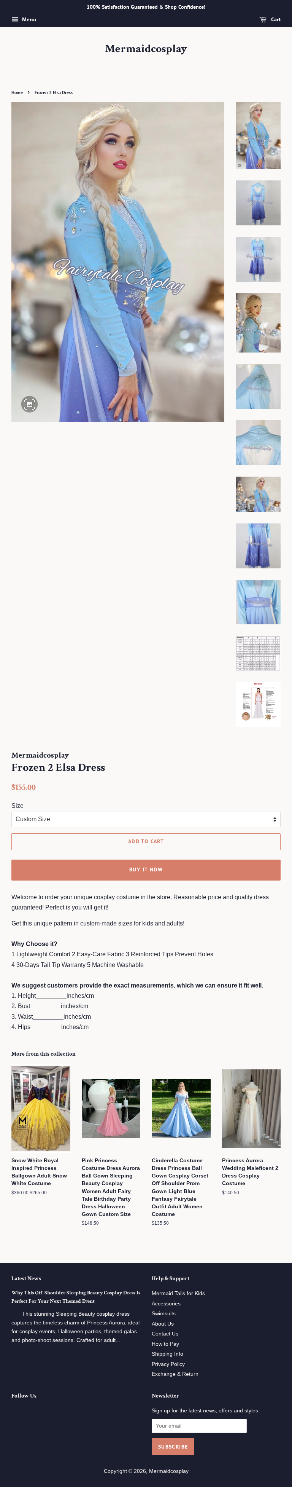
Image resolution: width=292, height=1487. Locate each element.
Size (17, 806)
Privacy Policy (168, 1364)
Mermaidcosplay (146, 49)
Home (17, 92)
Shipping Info (167, 1354)
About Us (163, 1324)
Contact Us (165, 1334)
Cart (275, 19)
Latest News (26, 1278)
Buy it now (146, 869)
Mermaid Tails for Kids (178, 1293)
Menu (28, 19)
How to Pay (165, 1344)
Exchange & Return (175, 1374)
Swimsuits (164, 1313)
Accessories (166, 1304)
